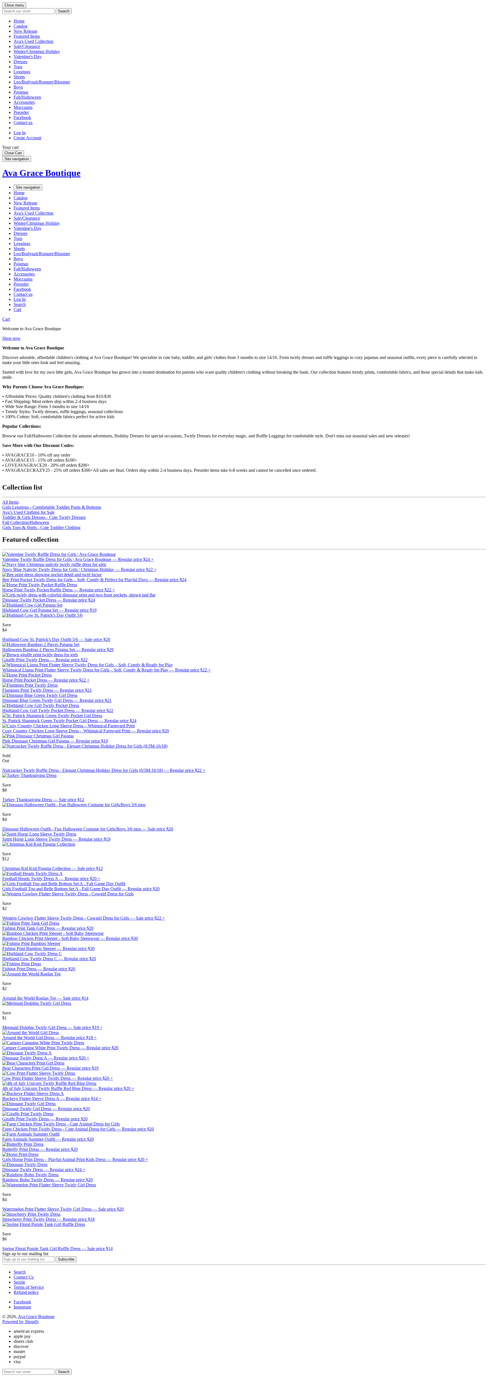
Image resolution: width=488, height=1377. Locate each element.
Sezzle (19, 1282)
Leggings (22, 71)
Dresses (20, 61)
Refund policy (26, 1292)
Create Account (27, 137)
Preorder (21, 112)
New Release (25, 31)
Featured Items (27, 36)
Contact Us (24, 1277)
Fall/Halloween (27, 97)
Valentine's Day (28, 56)
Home (19, 21)
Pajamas (21, 92)
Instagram (22, 1307)
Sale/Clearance (27, 46)
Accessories (24, 102)
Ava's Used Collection (33, 41)
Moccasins (23, 107)
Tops (18, 66)
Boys (18, 87)
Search (20, 1272)
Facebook (22, 117)
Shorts (19, 76)
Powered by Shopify (20, 1321)
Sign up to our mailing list (25, 1253)
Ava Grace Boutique (41, 173)
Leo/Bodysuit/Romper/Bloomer (42, 82)
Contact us (23, 122)
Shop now (11, 338)
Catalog (20, 26)
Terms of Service (29, 1287)
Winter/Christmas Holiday (37, 51)
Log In (20, 132)
